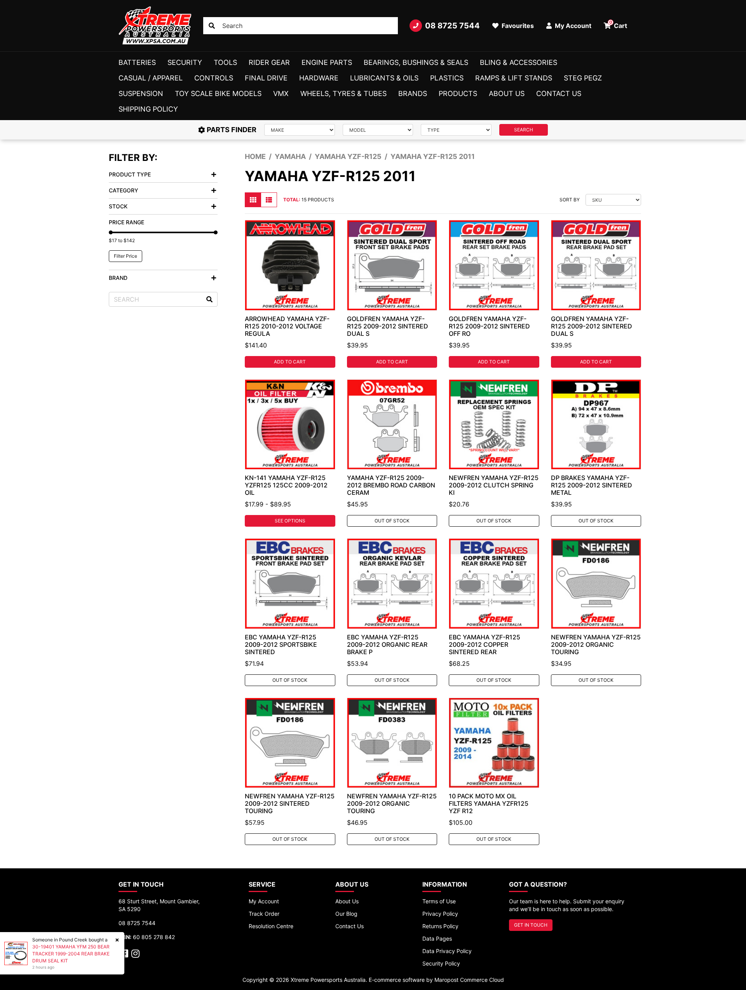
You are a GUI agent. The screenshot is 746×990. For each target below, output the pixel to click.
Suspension (141, 93)
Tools (225, 62)
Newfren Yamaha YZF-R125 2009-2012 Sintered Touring (290, 803)
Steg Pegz (583, 78)
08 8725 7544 (452, 25)
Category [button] (123, 190)
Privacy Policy (440, 913)
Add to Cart (290, 362)
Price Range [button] (126, 222)
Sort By (570, 200)
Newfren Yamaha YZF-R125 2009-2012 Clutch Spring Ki (494, 485)
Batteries (137, 62)
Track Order (264, 913)
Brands (412, 93)
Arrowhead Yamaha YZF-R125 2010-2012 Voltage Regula (287, 326)
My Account (264, 901)
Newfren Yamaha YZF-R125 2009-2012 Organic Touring (596, 644)
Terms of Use (439, 901)
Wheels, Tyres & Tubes (343, 93)
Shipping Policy (148, 109)
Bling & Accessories (518, 62)
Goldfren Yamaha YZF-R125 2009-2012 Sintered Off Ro (489, 326)
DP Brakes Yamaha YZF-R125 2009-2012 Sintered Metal (591, 485)
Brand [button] (118, 277)
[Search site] (211, 25)
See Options (290, 521)
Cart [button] (618, 24)
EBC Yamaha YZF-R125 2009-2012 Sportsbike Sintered (281, 644)
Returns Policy (440, 926)
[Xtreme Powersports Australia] (155, 25)
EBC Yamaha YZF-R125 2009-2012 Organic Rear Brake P (387, 644)
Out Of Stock (392, 521)
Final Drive (266, 78)
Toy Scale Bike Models (218, 93)
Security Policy (441, 963)
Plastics (447, 78)
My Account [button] (572, 26)
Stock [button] (118, 206)
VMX (281, 93)
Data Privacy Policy (447, 951)
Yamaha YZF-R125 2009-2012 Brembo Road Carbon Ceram (391, 485)
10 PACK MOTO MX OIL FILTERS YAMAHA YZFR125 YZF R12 (488, 803)
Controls (213, 78)
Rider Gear (269, 62)
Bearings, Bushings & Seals (416, 62)
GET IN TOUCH (530, 925)
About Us (507, 93)
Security (184, 62)
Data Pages (437, 938)
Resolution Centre (271, 926)
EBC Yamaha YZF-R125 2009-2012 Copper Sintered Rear (484, 644)
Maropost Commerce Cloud (469, 979)
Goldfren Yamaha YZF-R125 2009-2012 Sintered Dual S (387, 326)
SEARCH (523, 130)
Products (458, 93)
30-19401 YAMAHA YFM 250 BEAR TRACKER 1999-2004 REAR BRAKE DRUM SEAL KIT (71, 954)
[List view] (269, 199)
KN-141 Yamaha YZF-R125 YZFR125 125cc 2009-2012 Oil (286, 485)
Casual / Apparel (151, 78)
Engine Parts (327, 62)
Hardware (318, 78)
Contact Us (558, 93)
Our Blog (346, 913)
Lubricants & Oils (384, 78)
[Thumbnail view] (253, 199)
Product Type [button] (130, 174)
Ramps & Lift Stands (513, 78)
